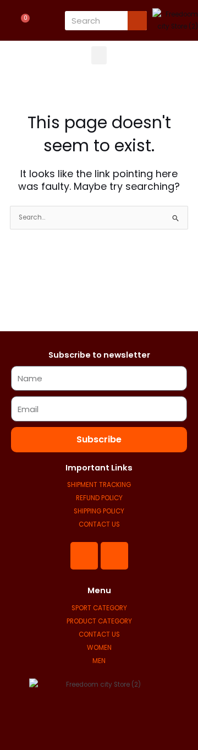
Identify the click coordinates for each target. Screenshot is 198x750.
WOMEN (99, 647)
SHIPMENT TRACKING (99, 484)
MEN (99, 660)
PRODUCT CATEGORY (99, 621)
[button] (99, 55)
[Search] (137, 20)
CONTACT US (99, 524)
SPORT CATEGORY (99, 608)
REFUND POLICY (99, 498)
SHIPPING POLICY (99, 511)
